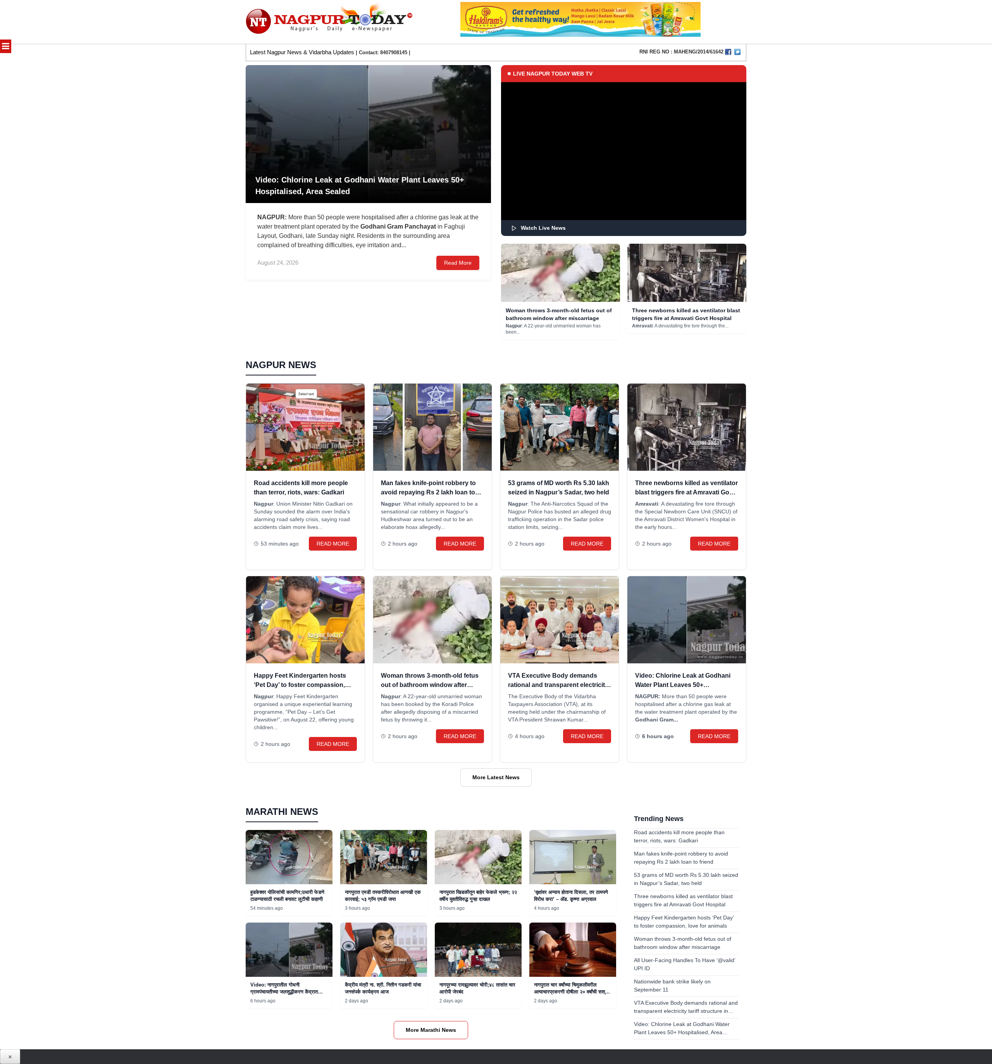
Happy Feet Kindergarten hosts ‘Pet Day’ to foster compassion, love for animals (300, 684)
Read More (458, 263)
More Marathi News (431, 1030)
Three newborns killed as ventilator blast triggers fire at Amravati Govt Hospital (686, 492)
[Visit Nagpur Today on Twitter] (737, 52)
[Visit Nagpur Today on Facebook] (728, 52)
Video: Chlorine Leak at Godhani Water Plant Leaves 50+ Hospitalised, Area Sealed (682, 684)
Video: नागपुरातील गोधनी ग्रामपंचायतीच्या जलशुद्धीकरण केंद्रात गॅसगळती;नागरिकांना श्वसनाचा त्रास (284, 992)
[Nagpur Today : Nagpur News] (330, 22)
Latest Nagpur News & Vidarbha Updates (302, 52)
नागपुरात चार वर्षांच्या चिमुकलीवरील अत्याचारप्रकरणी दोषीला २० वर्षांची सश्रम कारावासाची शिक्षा (572, 992)
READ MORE (333, 544)
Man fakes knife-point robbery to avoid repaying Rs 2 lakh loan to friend (428, 492)
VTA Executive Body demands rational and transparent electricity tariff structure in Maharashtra (558, 684)
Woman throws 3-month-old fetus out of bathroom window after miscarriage (430, 684)
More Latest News (496, 777)
